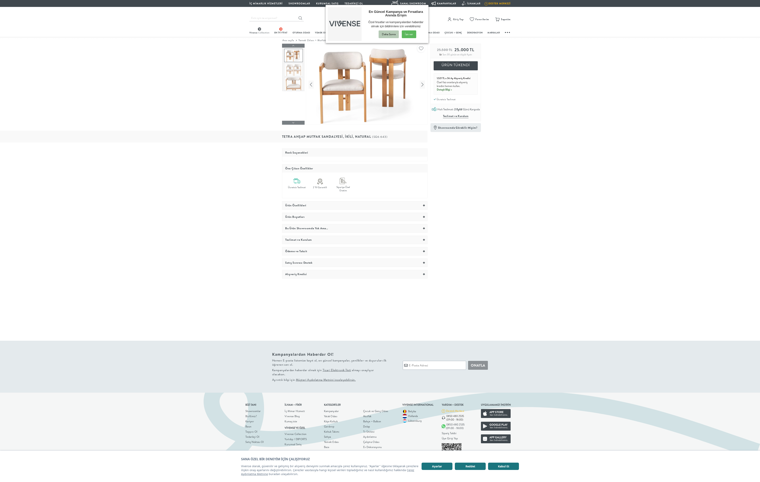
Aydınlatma (369, 437)
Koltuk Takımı (331, 431)
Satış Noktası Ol (254, 442)
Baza (326, 447)
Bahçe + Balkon (372, 421)
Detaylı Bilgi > (444, 89)
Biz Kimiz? (251, 416)
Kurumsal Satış (293, 444)
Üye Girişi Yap (450, 438)
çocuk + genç (453, 32)
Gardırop (329, 426)
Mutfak (367, 416)
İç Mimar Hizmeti (295, 411)
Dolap (366, 426)
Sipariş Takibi (449, 433)
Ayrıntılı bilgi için (314, 380)
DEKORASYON (475, 32)
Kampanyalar (331, 411)
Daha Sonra (389, 34)
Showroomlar (253, 411)
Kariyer (249, 421)
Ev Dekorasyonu (372, 447)
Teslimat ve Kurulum (456, 116)
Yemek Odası (331, 442)
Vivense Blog (292, 416)
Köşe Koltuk (331, 421)
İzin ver (409, 34)
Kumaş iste (291, 421)
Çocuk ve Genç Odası (375, 411)
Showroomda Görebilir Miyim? (458, 128)
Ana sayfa (288, 40)
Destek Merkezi (455, 411)
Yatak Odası (330, 416)
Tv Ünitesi (368, 431)
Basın (248, 426)
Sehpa (327, 437)
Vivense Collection (295, 434)
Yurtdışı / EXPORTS (296, 439)
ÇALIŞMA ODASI (431, 32)
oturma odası (301, 32)
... (508, 32)
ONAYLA (478, 365)
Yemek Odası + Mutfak (312, 40)
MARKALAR (493, 32)
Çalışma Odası (371, 442)
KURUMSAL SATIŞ (327, 3)
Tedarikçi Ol (354, 3)
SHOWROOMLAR (299, 3)
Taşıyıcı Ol (251, 431)
